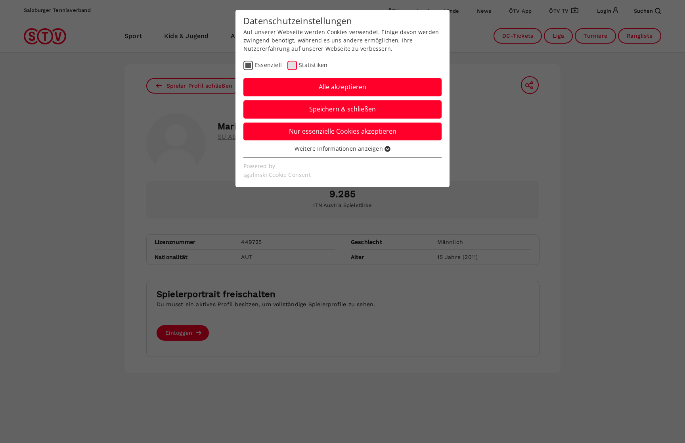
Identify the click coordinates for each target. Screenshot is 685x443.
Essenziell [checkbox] (268, 65)
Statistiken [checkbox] (313, 65)
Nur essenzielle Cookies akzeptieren (342, 131)
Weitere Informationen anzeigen (340, 148)
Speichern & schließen (342, 109)
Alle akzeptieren (342, 86)
